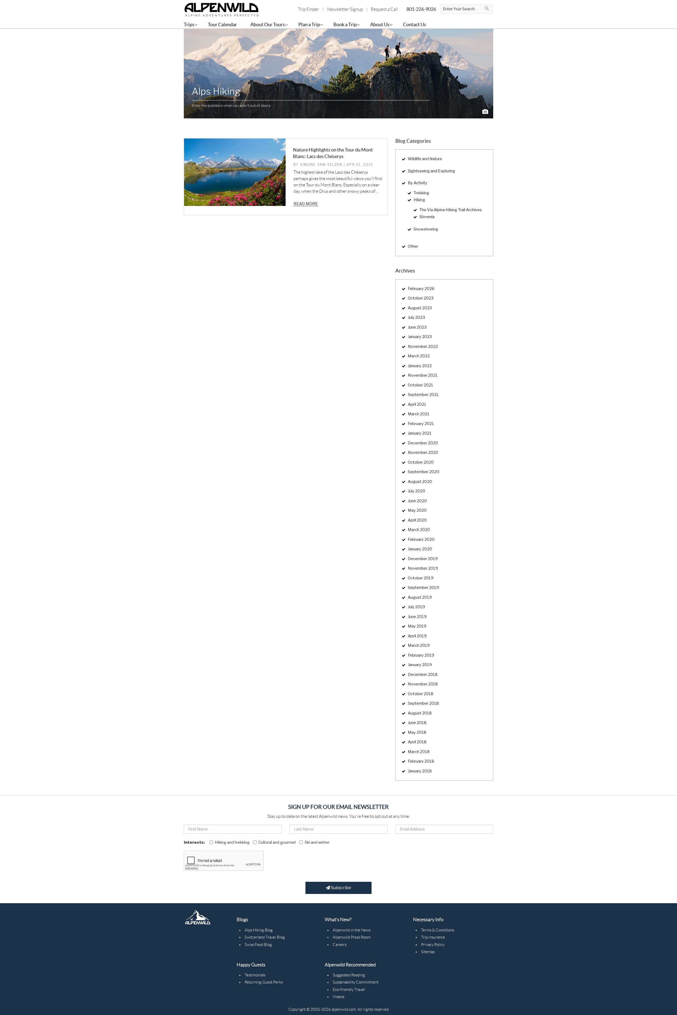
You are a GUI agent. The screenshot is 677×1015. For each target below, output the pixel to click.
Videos (338, 997)
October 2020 (421, 462)
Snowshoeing (426, 229)
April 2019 (417, 636)
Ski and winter (317, 842)
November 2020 (423, 452)
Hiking (419, 199)
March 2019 (419, 645)
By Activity (417, 183)
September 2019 (423, 587)
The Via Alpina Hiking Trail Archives (450, 209)
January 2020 (420, 549)
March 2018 (419, 751)
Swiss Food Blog (258, 945)
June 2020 (417, 501)
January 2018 (420, 771)
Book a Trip (345, 24)
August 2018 (420, 713)
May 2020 (417, 510)
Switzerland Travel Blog (265, 937)
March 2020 (419, 529)
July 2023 (416, 317)
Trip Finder (308, 9)
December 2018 (423, 674)
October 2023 (420, 298)
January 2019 (420, 664)
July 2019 (416, 607)
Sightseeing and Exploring (431, 171)
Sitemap (428, 952)
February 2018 (421, 761)
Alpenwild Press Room (351, 937)
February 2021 (421, 423)
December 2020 (423, 443)
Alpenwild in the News (351, 930)
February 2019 (421, 655)
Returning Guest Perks (264, 982)
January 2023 (420, 336)
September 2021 (423, 394)
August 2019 (420, 597)
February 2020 (421, 539)
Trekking (421, 193)
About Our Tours (267, 24)
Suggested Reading (349, 975)
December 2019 (423, 558)
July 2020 (416, 491)
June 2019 (417, 616)
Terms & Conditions (437, 930)
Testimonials (255, 975)
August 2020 (420, 481)
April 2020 (417, 520)
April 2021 (417, 404)
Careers (339, 945)
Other (413, 246)
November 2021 (423, 375)
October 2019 (420, 578)
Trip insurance (433, 937)
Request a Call (384, 9)
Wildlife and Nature (425, 158)
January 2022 (420, 365)
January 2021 (420, 433)
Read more (306, 203)
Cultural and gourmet (277, 842)
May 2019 (417, 626)
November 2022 (423, 346)
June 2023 (417, 327)
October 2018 (420, 693)
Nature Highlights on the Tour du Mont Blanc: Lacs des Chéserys (333, 153)
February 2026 (421, 288)
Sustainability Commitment (355, 982)
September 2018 (423, 703)
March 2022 (419, 356)
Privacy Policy (433, 945)
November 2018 (423, 684)
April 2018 (417, 742)
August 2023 (420, 308)
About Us (380, 24)
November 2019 (423, 568)
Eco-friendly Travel (349, 990)
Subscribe (340, 887)
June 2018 (417, 722)
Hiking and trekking (232, 842)
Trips (189, 24)
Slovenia (426, 216)
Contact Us (414, 24)
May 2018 (417, 732)
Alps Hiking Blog (259, 930)
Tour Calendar (222, 24)
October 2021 (420, 385)
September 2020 (423, 471)
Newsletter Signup (345, 9)
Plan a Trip (309, 24)
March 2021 (418, 414)
